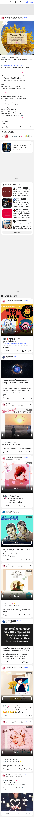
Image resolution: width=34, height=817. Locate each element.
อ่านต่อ (22, 395)
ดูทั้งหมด (17, 232)
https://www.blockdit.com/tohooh (16, 343)
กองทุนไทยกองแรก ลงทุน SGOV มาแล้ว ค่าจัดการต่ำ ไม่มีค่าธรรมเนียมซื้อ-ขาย (16, 649)
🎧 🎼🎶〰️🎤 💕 (17, 136)
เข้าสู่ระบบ (29, 2)
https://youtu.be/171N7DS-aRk (13, 66)
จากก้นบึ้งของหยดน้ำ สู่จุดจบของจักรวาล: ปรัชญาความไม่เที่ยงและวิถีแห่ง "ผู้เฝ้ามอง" (16, 382)
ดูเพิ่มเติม (6, 347)
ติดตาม (25, 17)
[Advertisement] (17, 9)
